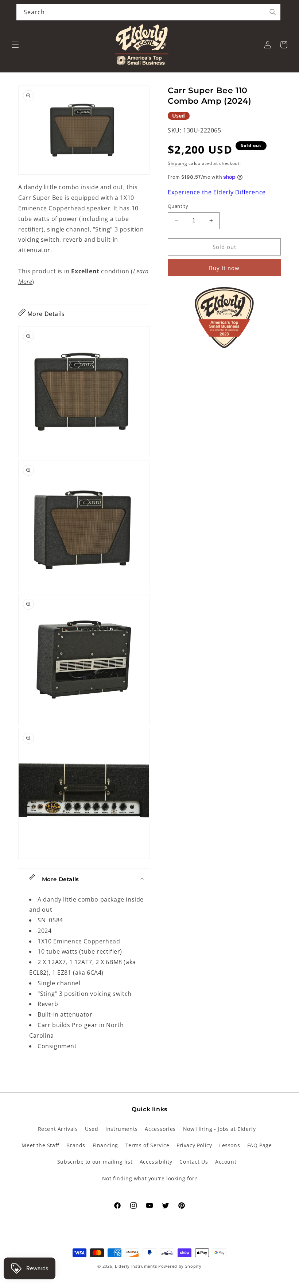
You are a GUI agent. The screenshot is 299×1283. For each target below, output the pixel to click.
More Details (45, 314)
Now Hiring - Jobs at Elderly (219, 1128)
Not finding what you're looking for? (149, 1178)
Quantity (178, 206)
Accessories (160, 1128)
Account (225, 1161)
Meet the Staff (40, 1145)
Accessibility (156, 1161)
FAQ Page (259, 1145)
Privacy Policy (194, 1145)
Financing (105, 1145)
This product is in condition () (83, 276)
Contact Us (193, 1161)
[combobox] (148, 12)
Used (91, 1128)
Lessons (229, 1145)
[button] (15, 45)
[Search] (273, 12)
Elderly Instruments (136, 1266)
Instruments (121, 1128)
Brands (75, 1145)
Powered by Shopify (180, 1266)
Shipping (177, 163)
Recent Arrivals (58, 1128)
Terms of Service (147, 1145)
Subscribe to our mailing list (94, 1161)
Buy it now (224, 268)
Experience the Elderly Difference (217, 192)
